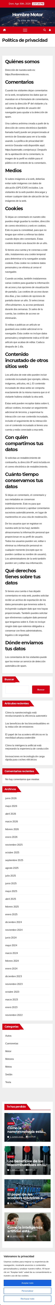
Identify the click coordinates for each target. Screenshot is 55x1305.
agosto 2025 (11, 868)
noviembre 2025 (14, 845)
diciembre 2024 (13, 922)
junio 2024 (11, 937)
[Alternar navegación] (25, 30)
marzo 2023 (11, 999)
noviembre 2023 (14, 984)
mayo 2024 (11, 945)
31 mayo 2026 (17, 1203)
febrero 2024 (12, 961)
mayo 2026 (11, 806)
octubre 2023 (12, 992)
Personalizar (27, 1291)
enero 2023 (11, 1007)
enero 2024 (11, 968)
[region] (27, 1278)
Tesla (8, 1082)
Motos (8, 1066)
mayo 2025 (11, 891)
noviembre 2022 (14, 1015)
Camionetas (11, 1043)
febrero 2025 (12, 906)
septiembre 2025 (14, 860)
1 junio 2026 (17, 1170)
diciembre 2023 (13, 976)
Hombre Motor (27, 14)
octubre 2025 (12, 852)
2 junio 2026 (17, 1137)
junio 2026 (11, 798)
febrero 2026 (12, 829)
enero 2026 (11, 837)
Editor (32, 1137)
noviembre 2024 (14, 930)
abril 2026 (10, 814)
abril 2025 (10, 899)
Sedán (8, 1074)
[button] (44, 30)
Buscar (9, 679)
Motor (8, 1051)
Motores (9, 1059)
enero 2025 (11, 914)
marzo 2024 (11, 953)
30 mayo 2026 (17, 1236)
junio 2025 (11, 883)
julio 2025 (10, 875)
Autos (8, 1036)
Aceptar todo (27, 1283)
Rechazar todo (27, 1299)
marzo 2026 (11, 821)
